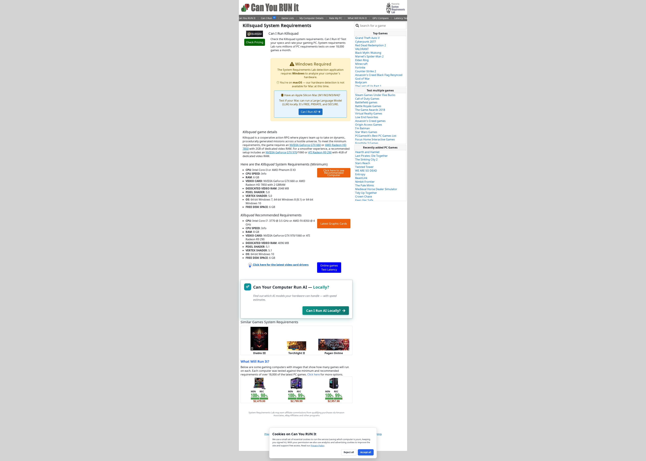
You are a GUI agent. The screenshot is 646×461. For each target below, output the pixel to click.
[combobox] (382, 26)
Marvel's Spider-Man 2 (369, 56)
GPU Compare (380, 18)
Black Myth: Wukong (368, 53)
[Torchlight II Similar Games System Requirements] (296, 345)
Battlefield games (366, 102)
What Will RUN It (357, 18)
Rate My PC (335, 18)
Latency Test (401, 18)
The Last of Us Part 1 (368, 86)
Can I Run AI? (309, 112)
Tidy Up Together (366, 193)
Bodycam (361, 82)
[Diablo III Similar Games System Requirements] (259, 338)
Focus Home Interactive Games (375, 139)
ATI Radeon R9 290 (320, 152)
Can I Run (268, 18)
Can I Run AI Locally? (323, 310)
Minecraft (361, 64)
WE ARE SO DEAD (366, 170)
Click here (313, 374)
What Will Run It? (255, 361)
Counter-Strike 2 (365, 71)
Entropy (360, 174)
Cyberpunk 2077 (365, 41)
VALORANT (362, 49)
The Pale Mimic (364, 185)
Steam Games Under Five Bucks (375, 95)
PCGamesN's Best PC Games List (375, 136)
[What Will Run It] (259, 383)
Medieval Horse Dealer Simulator (376, 189)
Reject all (349, 452)
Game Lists (287, 18)
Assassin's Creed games (370, 121)
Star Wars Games (366, 132)
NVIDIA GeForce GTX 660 (305, 145)
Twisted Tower (364, 167)
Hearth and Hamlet (367, 152)
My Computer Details (311, 18)
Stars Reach (362, 163)
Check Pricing (254, 42)
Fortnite (360, 67)
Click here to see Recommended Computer (333, 173)
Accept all (365, 452)
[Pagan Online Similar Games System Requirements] (333, 344)
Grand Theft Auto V (367, 38)
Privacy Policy (317, 445)
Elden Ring (362, 60)
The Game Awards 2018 (370, 110)
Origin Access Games (368, 124)
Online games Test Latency (329, 267)
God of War (362, 78)
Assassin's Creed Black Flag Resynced (378, 75)
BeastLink (361, 178)
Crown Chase (363, 196)
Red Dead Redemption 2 (370, 45)
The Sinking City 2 (366, 159)
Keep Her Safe (364, 200)
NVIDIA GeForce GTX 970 (281, 152)
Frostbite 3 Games (366, 143)
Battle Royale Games (368, 106)
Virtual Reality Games (368, 113)
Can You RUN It (246, 18)
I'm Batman (362, 128)
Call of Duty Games (367, 99)
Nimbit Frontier (365, 182)
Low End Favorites (366, 117)
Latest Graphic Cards (333, 223)
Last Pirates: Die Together (371, 156)
